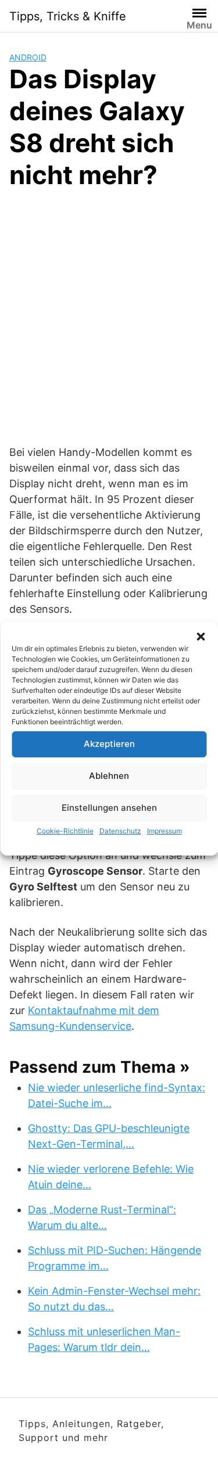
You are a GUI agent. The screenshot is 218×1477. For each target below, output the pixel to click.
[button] (200, 636)
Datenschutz (120, 830)
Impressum (164, 830)
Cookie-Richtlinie (65, 830)
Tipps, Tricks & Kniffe (67, 16)
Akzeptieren (109, 743)
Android (28, 57)
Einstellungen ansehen (109, 807)
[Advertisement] (109, 315)
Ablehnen (109, 775)
